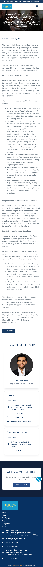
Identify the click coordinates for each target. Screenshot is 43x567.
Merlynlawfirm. (17, 565)
